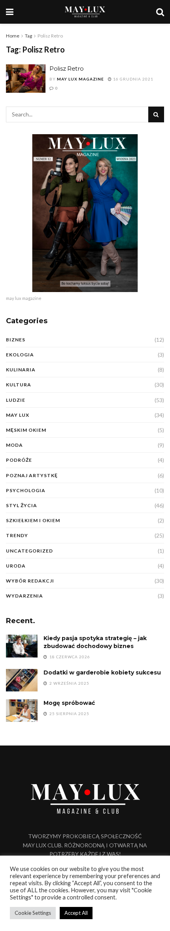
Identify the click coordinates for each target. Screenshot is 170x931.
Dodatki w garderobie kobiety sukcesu (102, 672)
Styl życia (21, 505)
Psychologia (25, 490)
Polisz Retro (50, 36)
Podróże (19, 460)
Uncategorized (29, 551)
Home (12, 36)
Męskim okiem (26, 430)
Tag (28, 36)
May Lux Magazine (80, 79)
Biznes (15, 340)
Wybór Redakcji (30, 581)
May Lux (17, 415)
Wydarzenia (24, 596)
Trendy (17, 535)
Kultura (18, 385)
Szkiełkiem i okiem (33, 520)
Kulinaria (21, 370)
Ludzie (15, 400)
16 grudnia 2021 (132, 79)
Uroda (16, 566)
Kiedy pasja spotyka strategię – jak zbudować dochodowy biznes (95, 642)
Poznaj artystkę (32, 475)
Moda (14, 445)
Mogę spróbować (69, 702)
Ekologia (20, 355)
